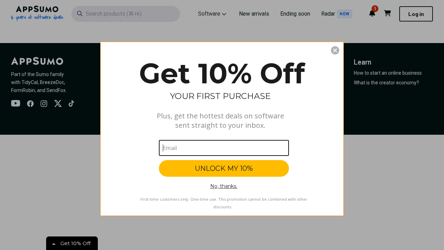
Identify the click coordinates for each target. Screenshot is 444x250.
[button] (335, 50)
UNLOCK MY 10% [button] (224, 168)
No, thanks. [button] (223, 186)
